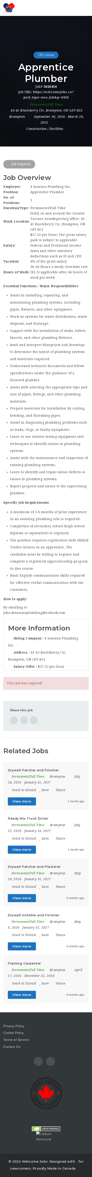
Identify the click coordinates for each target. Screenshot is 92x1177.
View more (22, 801)
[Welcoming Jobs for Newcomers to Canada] (9, 8)
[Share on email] (34, 720)
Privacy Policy (13, 1026)
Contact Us (11, 1046)
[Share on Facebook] (14, 720)
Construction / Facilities (44, 129)
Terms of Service (16, 1039)
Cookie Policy (13, 1033)
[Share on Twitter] (24, 720)
